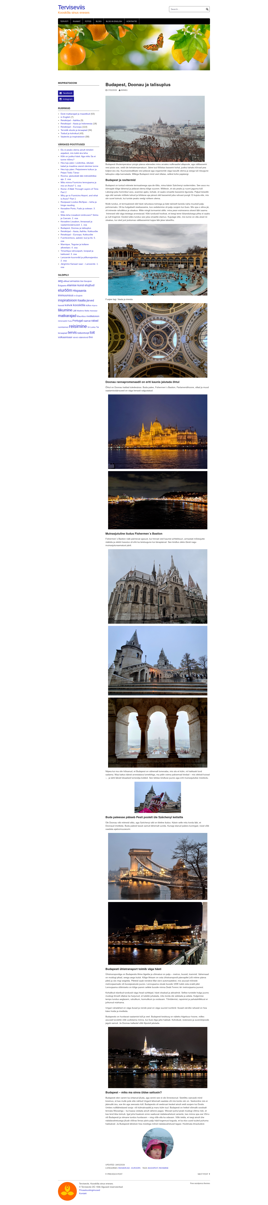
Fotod (88, 21)
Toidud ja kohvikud (70, 133)
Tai (97, 327)
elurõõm (65, 290)
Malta (87, 311)
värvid (75, 337)
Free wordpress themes (200, 1183)
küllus (88, 305)
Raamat (76, 21)
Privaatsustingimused (89, 1190)
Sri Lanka (91, 327)
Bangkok (88, 281)
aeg (60, 281)
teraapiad (62, 333)
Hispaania (79, 290)
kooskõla (79, 305)
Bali (82, 281)
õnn (91, 337)
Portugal (77, 320)
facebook (67, 93)
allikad (66, 281)
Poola (70, 321)
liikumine (65, 310)
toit (92, 332)
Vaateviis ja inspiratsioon (73, 136)
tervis (72, 332)
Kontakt (83, 1193)
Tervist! (64, 21)
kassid (61, 305)
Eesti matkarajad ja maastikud (75, 114)
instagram (68, 99)
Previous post (114, 1174)
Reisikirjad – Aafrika (70, 120)
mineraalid (62, 321)
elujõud (89, 285)
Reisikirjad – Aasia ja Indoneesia (76, 123)
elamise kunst (75, 285)
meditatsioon (92, 316)
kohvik (68, 305)
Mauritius (81, 316)
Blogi (98, 21)
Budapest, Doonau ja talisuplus (76, 228)
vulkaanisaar (65, 337)
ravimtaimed (63, 327)
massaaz (93, 311)
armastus (75, 281)
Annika (124, 90)
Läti (74, 310)
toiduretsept (83, 333)
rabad (94, 320)
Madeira (80, 311)
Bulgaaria (62, 285)
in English (65, 117)
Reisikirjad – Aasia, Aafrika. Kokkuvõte (79, 231)
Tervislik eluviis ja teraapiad (74, 130)
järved (90, 300)
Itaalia (82, 300)
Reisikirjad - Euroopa (129, 1168)
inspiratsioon (67, 300)
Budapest (153, 1168)
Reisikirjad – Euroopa (71, 127)
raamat (87, 321)
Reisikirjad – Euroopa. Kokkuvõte (77, 234)
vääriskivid (83, 337)
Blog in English (114, 21)
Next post (203, 1174)
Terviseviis (71, 7)
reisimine (163, 1168)
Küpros (94, 305)
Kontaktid (132, 21)
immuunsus (66, 295)
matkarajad (67, 316)
